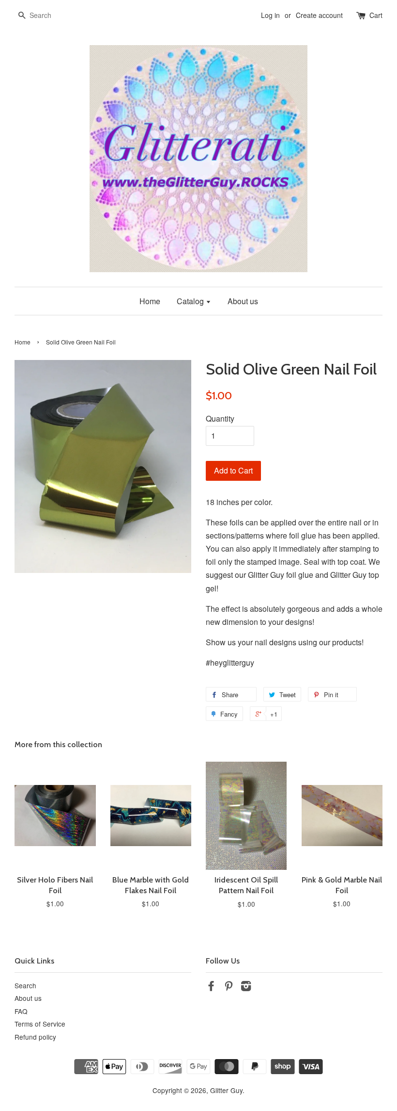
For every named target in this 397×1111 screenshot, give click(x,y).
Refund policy (35, 1037)
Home (149, 301)
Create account (319, 15)
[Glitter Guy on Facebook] (211, 987)
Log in (270, 15)
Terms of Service (40, 1024)
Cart (375, 15)
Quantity (220, 418)
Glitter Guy (226, 1090)
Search (25, 985)
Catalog (191, 301)
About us (243, 301)
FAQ (21, 1011)
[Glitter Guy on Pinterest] (228, 987)
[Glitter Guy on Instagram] (246, 987)
